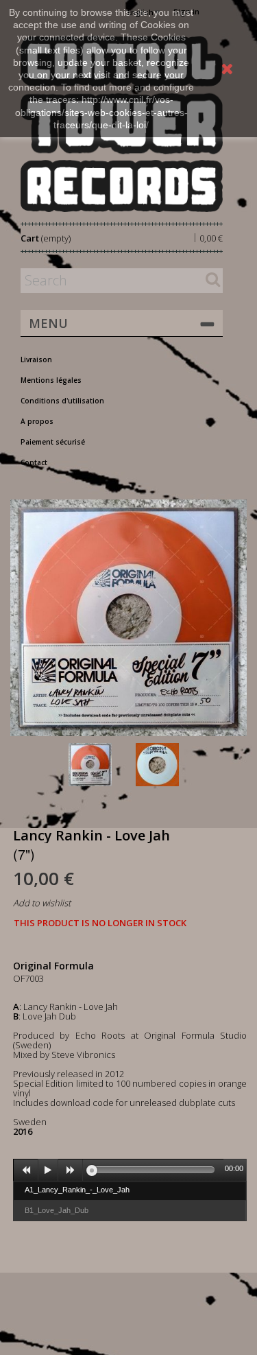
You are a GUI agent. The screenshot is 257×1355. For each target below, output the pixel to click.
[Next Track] (70, 1170)
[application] (130, 1170)
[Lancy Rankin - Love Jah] (99, 764)
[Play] (48, 1170)
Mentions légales (51, 380)
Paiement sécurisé (53, 442)
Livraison (36, 359)
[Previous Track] (26, 1170)
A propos (37, 421)
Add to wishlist (42, 903)
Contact (34, 462)
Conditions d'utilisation (62, 400)
